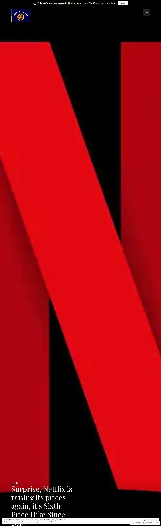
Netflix (14, 483)
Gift (123, 3)
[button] (146, 12)
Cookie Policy (49, 522)
